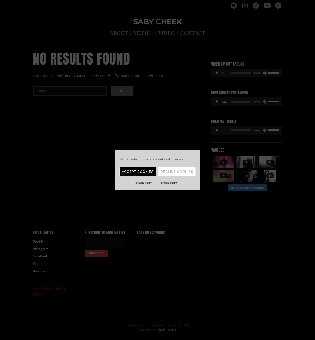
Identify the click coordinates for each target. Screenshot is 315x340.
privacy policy (144, 182)
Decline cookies (176, 171)
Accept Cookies (138, 171)
